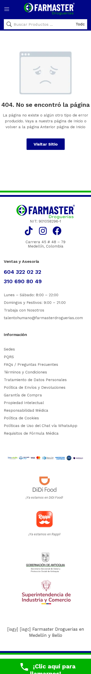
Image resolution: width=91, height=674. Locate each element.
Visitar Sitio (46, 144)
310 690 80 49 (23, 281)
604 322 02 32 (22, 272)
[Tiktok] (28, 230)
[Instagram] (42, 230)
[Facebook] (57, 230)
